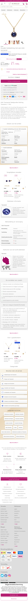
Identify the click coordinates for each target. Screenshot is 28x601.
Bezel (15, 157)
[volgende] (25, 187)
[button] (1, 3)
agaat (15, 509)
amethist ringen (4, 532)
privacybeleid (15, 592)
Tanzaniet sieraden (19, 418)
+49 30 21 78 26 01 (8, 473)
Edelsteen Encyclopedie (19, 531)
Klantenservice (7, 487)
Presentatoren (20, 491)
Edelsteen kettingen (9, 418)
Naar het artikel (13, 168)
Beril (15, 544)
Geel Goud (17, 137)
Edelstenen (9, 10)
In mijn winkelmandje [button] (14, 81)
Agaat (15, 533)
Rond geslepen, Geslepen (5, 158)
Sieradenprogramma (20, 493)
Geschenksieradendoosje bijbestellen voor (16, 70)
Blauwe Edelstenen (20, 436)
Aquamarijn (17, 539)
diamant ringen (4, 513)
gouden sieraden (4, 517)
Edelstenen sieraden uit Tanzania (19, 432)
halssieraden (4, 522)
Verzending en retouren (7, 500)
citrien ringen (4, 538)
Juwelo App (7, 498)
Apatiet (16, 537)
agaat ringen (4, 529)
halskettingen (4, 519)
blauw (3, 162)
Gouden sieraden (9, 423)
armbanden (3, 509)
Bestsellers (22, 10)
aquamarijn (17, 517)
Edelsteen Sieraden (19, 414)
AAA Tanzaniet (18, 151)
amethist (16, 513)
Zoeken (26, 7)
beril (15, 519)
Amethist (16, 535)
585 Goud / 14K (6, 140)
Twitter (2, 575)
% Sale (15, 427)
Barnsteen (16, 542)
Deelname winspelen (7, 493)
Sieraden (3, 10)
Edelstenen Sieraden (9, 414)
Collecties (16, 10)
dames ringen (4, 511)
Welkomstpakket (7, 491)
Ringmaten (7, 495)
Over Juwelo (21, 487)
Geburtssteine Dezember (9, 436)
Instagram (9, 575)
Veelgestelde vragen (7, 502)
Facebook (5, 575)
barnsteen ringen (5, 536)
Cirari (15, 143)
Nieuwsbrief (20, 495)
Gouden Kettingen (18, 423)
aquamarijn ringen (5, 534)
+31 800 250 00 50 (8, 472)
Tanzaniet (4, 151)
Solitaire (4, 143)
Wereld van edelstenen (20, 498)
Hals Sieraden (8, 427)
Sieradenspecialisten (20, 489)
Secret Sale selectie (6, 432)
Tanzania (16, 162)
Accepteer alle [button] (14, 595)
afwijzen (4, 590)
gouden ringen (4, 515)
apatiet (16, 515)
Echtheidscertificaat (7, 489)
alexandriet (17, 511)
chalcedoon (17, 522)
